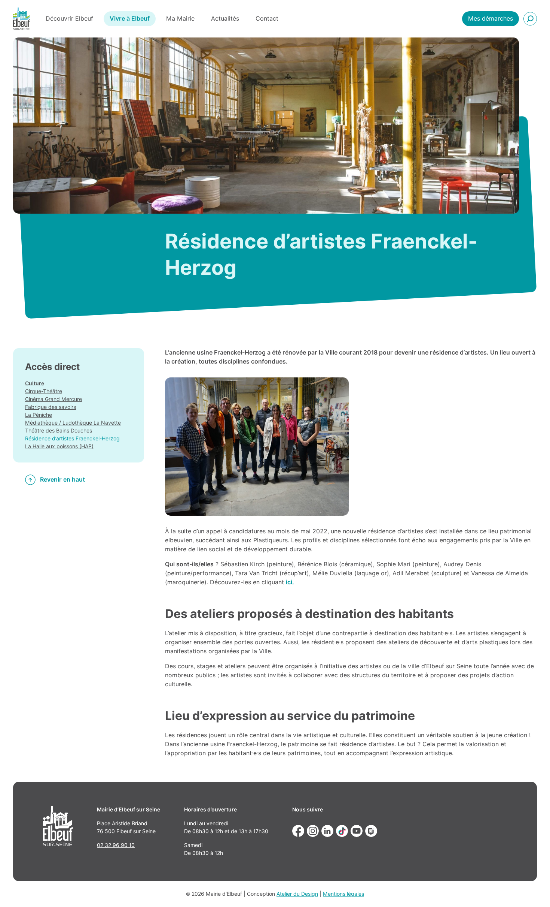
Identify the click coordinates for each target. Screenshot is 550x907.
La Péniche (38, 415)
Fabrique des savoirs (50, 407)
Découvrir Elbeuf (69, 18)
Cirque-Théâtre (43, 391)
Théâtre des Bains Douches (58, 431)
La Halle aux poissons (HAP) (59, 446)
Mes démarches (490, 18)
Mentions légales (343, 894)
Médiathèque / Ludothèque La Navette (73, 423)
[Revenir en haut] (534, 891)
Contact (267, 18)
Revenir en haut (62, 479)
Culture (34, 383)
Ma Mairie (180, 18)
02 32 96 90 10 (116, 845)
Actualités (225, 18)
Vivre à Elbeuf (130, 18)
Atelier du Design (297, 894)
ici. (290, 582)
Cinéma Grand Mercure (53, 399)
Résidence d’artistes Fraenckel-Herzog (72, 439)
